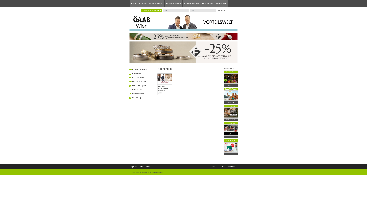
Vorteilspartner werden (226, 167)
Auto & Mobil (209, 3)
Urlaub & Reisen (157, 3)
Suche (222, 10)
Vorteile (144, 3)
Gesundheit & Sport (192, 3)
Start (134, 3)
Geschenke (222, 3)
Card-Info (212, 167)
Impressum (134, 167)
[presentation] (131, 52)
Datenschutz (145, 167)
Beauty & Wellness (174, 3)
